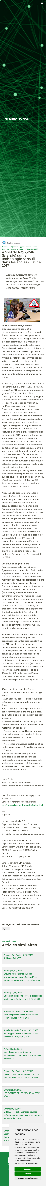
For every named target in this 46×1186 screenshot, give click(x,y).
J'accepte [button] (27, 1169)
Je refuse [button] (27, 1173)
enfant (35, 247)
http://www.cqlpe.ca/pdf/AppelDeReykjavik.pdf (23, 805)
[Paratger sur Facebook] (8, 928)
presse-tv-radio (17, 249)
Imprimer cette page (13, 243)
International (7, 247)
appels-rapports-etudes (22, 247)
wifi (25, 249)
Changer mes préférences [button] (28, 1178)
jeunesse (5, 249)
